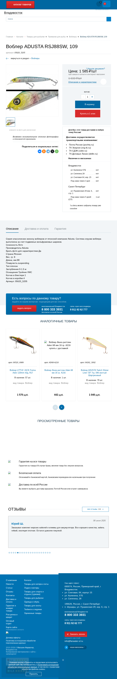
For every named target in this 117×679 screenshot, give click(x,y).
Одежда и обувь (31, 602)
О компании (11, 580)
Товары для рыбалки (33, 598)
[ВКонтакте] (39, 151)
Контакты (10, 595)
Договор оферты (13, 638)
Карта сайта (11, 627)
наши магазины (77, 647)
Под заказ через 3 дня (80, 181)
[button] (9, 552)
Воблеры (35, 58)
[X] (52, 151)
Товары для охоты (32, 605)
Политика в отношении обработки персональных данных (21, 642)
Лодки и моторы (31, 588)
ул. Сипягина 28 (78, 174)
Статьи (9, 588)
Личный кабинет (102, 10)
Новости (10, 584)
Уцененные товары (32, 613)
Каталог (28, 580)
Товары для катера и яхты (36, 584)
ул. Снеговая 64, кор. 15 (81, 177)
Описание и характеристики (82, 82)
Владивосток (13, 12)
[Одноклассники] (44, 151)
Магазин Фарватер (25, 648)
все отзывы (94, 509)
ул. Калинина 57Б (78, 170)
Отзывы (9, 592)
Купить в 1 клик (87, 113)
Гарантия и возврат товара (11, 608)
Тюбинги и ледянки (33, 609)
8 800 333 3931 (52, 309)
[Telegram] (48, 151)
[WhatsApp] (56, 151)
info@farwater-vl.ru (74, 641)
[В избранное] (103, 82)
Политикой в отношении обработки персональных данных (33, 666)
